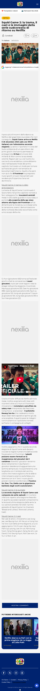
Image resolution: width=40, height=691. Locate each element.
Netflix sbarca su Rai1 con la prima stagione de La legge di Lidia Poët (18, 640)
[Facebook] (2, 671)
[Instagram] (15, 671)
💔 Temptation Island (9, 11)
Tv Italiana (5, 40)
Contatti (13, 680)
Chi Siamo (5, 680)
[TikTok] (21, 671)
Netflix (6, 18)
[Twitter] (8, 671)
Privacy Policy (22, 680)
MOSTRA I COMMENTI (20, 605)
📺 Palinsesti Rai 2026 (30, 11)
